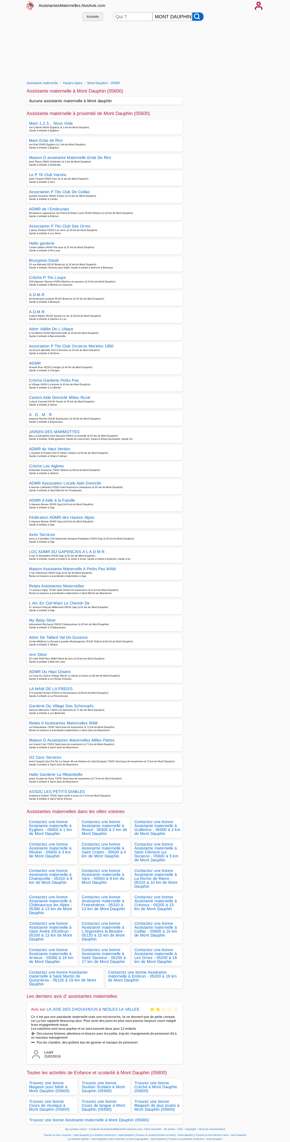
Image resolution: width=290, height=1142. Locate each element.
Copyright (191, 1129)
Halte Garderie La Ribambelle (55, 774)
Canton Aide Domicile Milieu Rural (59, 397)
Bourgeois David (44, 260)
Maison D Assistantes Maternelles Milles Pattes (72, 740)
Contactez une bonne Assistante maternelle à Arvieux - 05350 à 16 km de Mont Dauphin (51, 956)
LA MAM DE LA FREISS (51, 688)
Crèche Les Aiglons (46, 466)
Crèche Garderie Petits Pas (54, 380)
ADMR (35, 363)
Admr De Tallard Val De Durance (58, 637)
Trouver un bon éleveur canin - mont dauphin (221, 1135)
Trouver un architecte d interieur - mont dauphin (195, 1139)
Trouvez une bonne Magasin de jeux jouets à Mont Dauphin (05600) (157, 1105)
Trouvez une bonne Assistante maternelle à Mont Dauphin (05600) (89, 1120)
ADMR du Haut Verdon (49, 448)
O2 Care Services (45, 757)
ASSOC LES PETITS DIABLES (57, 791)
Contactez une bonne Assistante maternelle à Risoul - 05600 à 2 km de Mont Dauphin (104, 828)
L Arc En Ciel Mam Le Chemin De (59, 603)
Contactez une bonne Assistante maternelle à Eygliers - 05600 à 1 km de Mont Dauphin (50, 828)
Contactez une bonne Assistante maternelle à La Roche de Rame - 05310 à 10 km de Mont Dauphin (156, 878)
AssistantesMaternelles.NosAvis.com (72, 5)
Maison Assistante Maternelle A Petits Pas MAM (72, 568)
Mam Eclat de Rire (46, 140)
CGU (180, 1129)
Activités (93, 16)
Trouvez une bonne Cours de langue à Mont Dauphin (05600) (103, 1105)
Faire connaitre (153, 1129)
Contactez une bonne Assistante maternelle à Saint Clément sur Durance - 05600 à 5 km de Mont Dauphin (156, 852)
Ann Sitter (38, 654)
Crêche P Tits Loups (47, 277)
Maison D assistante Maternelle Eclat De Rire (70, 157)
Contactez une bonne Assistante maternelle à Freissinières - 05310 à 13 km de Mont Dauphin (103, 903)
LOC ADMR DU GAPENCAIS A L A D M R (67, 551)
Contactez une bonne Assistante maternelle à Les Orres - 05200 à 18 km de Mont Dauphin (155, 956)
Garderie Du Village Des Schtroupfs (61, 705)
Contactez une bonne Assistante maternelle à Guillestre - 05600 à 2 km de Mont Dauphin (157, 828)
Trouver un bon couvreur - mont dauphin (66, 1135)
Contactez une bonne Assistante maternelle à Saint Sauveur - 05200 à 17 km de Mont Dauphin (104, 956)
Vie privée (169, 1129)
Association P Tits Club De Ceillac (59, 191)
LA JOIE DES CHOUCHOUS (72, 1009)
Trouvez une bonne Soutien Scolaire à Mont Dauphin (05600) (103, 1087)
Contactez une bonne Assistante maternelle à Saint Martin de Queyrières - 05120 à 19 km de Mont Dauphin (62, 978)
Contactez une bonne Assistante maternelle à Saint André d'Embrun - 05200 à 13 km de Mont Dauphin (50, 931)
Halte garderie (41, 243)
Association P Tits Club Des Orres (60, 226)
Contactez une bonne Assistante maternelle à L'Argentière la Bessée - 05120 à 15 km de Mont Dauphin (103, 931)
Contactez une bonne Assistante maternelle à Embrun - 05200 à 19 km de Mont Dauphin (142, 976)
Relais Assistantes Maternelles (56, 586)
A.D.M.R (36, 294)
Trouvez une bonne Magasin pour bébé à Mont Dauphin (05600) (49, 1087)
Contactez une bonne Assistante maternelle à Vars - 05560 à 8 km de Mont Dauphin (103, 876)
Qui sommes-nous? (76, 1129)
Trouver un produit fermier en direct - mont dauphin (165, 1135)
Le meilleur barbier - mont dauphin (87, 1139)
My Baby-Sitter (42, 620)
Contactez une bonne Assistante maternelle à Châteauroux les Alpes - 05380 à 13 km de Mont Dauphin (50, 905)
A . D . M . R (40, 414)
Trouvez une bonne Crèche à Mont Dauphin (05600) (155, 1087)
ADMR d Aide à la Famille (52, 500)
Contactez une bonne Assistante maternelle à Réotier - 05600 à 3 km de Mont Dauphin (50, 850)
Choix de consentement (211, 1129)
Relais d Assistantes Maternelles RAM (63, 723)
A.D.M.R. (37, 311)
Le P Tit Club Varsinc (48, 174)
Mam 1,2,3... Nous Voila (51, 123)
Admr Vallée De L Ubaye (51, 329)
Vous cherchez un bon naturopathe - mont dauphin (137, 1139)
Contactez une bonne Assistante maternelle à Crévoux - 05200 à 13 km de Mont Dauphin (155, 903)
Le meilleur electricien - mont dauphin (112, 1135)
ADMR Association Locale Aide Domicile (65, 483)
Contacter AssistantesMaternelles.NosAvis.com (115, 1129)
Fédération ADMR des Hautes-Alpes (61, 517)
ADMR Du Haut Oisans (50, 671)
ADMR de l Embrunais (49, 209)
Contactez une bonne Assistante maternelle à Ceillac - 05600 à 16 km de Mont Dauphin (155, 929)
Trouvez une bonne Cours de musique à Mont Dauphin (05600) (49, 1105)
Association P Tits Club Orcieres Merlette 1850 (71, 346)
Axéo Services (42, 534)
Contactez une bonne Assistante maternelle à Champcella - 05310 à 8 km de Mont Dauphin (50, 876)
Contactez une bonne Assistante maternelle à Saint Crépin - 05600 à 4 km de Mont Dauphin (104, 850)
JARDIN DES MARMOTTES (54, 431)
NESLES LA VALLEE (120, 1009)
